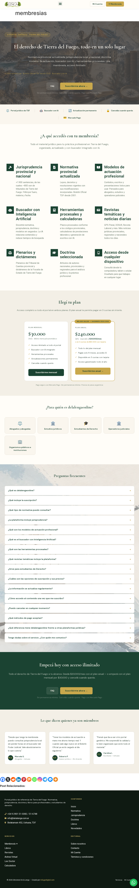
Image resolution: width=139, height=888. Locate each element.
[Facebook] (2, 779)
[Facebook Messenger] (50, 779)
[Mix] (29, 779)
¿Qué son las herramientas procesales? (69, 549)
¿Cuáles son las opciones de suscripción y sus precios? (69, 578)
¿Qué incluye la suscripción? (69, 500)
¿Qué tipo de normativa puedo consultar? (69, 510)
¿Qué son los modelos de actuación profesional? (69, 529)
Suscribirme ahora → (76, 86)
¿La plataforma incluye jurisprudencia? (69, 520)
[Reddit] (13, 779)
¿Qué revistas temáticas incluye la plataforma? (69, 559)
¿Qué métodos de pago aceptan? (69, 618)
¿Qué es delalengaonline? (69, 490)
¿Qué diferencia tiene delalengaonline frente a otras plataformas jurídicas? (69, 628)
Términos (118, 880)
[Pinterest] (23, 779)
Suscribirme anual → (92, 371)
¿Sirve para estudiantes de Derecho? (69, 569)
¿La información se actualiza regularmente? (69, 588)
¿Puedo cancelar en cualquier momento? (69, 608)
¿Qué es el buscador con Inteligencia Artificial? (69, 539)
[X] (8, 779)
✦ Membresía (114, 4)
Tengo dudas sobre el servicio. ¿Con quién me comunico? (69, 637)
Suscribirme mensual (46, 372)
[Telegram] (45, 779)
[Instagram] (39, 779)
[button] (60, 3)
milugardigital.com (47, 880)
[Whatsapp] (34, 779)
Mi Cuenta (97, 4)
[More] (55, 779)
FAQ (52, 86)
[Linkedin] (18, 779)
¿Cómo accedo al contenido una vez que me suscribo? (69, 598)
